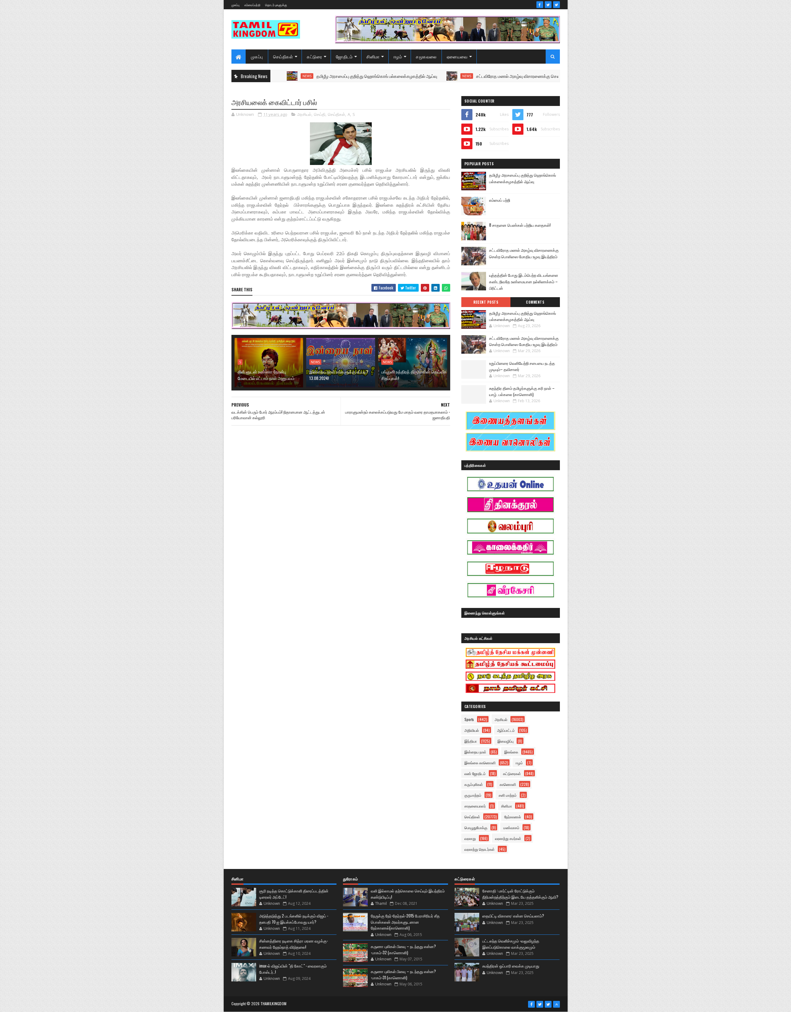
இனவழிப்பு (505, 741)
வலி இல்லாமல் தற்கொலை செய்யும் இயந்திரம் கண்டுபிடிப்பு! (408, 894)
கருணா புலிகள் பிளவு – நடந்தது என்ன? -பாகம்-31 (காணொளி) (403, 974)
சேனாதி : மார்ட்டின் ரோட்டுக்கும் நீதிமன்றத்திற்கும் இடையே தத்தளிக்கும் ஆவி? (520, 894)
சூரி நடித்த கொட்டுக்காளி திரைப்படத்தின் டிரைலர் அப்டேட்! (293, 894)
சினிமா (373, 56)
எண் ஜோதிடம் (475, 773)
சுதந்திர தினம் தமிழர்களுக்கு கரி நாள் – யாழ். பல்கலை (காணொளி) (522, 391)
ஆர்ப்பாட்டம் (506, 730)
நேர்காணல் (512, 816)
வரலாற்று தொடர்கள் (479, 849)
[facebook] (539, 4)
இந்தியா (470, 741)
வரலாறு (470, 838)
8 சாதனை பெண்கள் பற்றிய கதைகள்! (520, 225)
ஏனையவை (457, 56)
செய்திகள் (283, 56)
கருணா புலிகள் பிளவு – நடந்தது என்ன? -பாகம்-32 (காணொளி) (403, 949)
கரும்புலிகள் (473, 784)
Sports (469, 719)
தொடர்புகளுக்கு (276, 4)
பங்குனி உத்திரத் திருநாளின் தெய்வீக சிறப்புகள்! (414, 374)
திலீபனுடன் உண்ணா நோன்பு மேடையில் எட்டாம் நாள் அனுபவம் (266, 374)
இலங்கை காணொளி (480, 762)
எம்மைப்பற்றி (252, 4)
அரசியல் (304, 114)
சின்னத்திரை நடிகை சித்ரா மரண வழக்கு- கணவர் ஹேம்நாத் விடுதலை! (293, 944)
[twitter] (548, 4)
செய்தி (319, 114)
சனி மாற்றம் (508, 795)
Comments (535, 302)
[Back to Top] (556, 1004)
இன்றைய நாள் (475, 751)
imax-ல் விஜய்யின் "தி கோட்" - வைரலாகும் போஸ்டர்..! (293, 969)
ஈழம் (398, 56)
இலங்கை (511, 751)
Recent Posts (485, 302)
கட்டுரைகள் (512, 773)
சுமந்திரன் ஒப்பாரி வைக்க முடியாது (510, 966)
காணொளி (508, 784)
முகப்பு (235, 4)
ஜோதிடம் (344, 56)
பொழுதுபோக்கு (475, 827)
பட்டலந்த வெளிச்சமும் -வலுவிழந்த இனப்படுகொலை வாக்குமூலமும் (510, 944)
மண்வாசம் (511, 827)
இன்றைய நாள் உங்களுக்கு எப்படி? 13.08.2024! (338, 374)
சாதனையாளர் (475, 805)
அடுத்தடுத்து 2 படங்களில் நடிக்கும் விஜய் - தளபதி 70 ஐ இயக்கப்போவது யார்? (293, 919)
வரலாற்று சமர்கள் (508, 838)
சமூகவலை (426, 56)
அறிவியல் (471, 730)
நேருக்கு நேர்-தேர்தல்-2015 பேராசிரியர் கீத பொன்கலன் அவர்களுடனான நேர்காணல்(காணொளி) (405, 922)
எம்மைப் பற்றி (499, 200)
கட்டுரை (314, 56)
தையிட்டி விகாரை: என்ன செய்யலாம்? (513, 916)
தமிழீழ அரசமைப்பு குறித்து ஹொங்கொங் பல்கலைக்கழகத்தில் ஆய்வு (337, 76)
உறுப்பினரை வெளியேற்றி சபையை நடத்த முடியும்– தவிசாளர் (522, 366)
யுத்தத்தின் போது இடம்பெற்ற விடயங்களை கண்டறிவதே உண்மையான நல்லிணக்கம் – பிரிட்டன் (523, 281)
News (427, 76)
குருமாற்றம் (472, 795)
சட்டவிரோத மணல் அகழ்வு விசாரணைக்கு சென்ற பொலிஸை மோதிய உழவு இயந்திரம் (511, 76)
